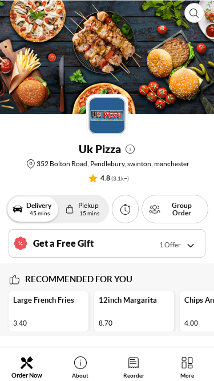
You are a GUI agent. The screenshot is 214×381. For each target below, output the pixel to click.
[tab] (27, 367)
